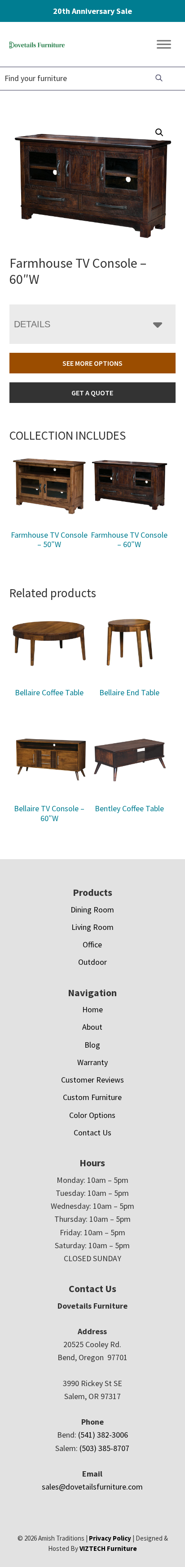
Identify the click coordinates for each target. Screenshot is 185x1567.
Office (92, 944)
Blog (92, 1045)
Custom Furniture (92, 1097)
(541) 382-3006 (103, 1435)
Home (92, 1009)
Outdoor (92, 962)
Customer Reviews (92, 1080)
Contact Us (92, 1132)
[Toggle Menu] (164, 44)
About (92, 1027)
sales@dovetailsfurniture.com (92, 1486)
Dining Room (92, 909)
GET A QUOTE (92, 392)
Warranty (92, 1062)
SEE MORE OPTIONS (92, 363)
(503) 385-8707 (104, 1448)
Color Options (92, 1115)
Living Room (92, 927)
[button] (159, 132)
